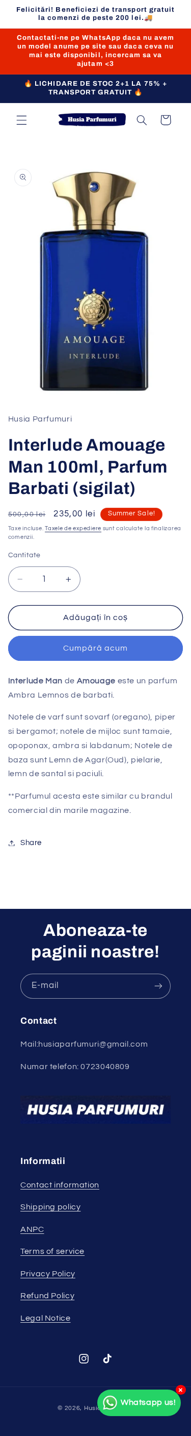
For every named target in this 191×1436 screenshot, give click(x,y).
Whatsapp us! (148, 1402)
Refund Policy (47, 1296)
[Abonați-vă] (158, 986)
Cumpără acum (95, 648)
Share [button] (31, 843)
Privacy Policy (47, 1274)
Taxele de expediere (73, 528)
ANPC (32, 1229)
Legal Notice (45, 1318)
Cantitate (24, 555)
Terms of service (52, 1251)
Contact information (59, 1185)
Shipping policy (50, 1207)
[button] (21, 120)
